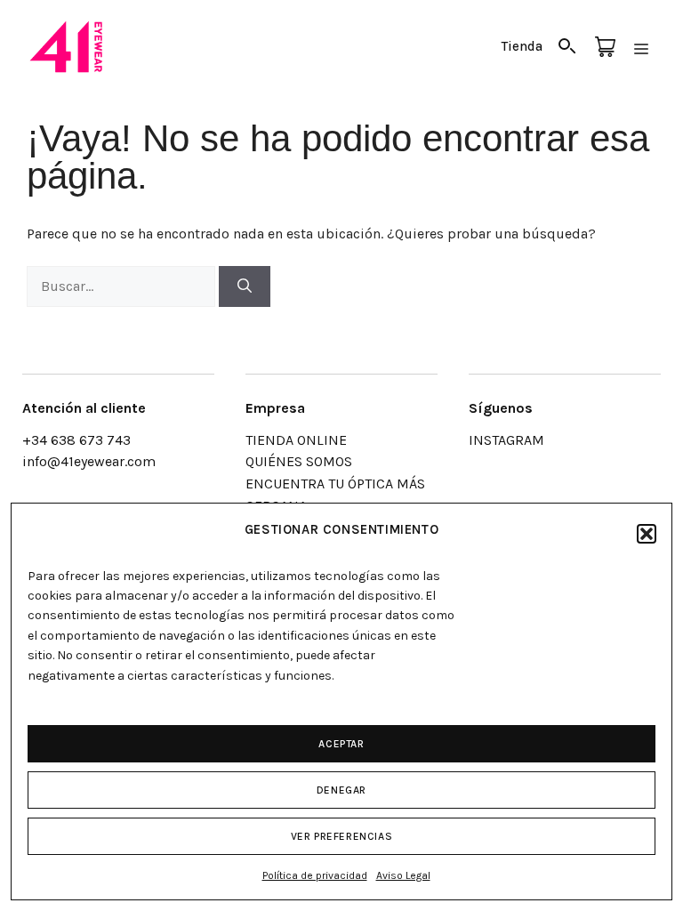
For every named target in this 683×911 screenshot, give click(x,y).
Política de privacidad (314, 875)
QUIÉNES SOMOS (298, 461)
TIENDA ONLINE (296, 439)
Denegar (341, 790)
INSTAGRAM (506, 439)
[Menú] (641, 47)
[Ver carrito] (605, 47)
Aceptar (341, 744)
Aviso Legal (403, 875)
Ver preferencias (342, 836)
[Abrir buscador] (567, 47)
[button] (646, 534)
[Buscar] (244, 286)
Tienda (522, 46)
